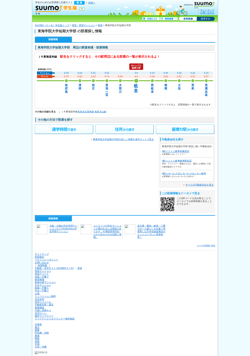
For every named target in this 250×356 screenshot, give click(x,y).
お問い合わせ (207, 13)
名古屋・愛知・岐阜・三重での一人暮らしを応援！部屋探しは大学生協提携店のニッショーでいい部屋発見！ (151, 231)
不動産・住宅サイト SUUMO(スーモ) (54, 268)
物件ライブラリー (44, 316)
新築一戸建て (42, 288)
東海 (100, 25)
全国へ (91, 2)
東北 (37, 327)
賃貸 (79, 268)
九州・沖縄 (40, 346)
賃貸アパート (42, 273)
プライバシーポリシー (46, 259)
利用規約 (39, 257)
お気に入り (151, 19)
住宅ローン (40, 313)
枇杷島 (66, 88)
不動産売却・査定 (44, 304)
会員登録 (188, 19)
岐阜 (136, 87)
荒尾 (192, 87)
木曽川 (120, 88)
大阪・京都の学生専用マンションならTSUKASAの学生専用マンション (63, 228)
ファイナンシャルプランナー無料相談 (55, 318)
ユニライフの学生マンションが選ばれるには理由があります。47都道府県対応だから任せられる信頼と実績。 (107, 231)
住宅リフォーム (43, 302)
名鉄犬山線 (100, 111)
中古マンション (43, 285)
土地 (37, 293)
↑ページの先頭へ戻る (206, 245)
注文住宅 (39, 299)
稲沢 (93, 87)
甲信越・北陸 (42, 332)
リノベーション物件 (45, 296)
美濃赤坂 (206, 90)
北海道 (38, 324)
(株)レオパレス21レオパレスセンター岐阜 (184, 173)
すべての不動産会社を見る (200, 184)
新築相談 (39, 307)
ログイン (206, 19)
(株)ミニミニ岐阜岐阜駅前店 (177, 160)
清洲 (80, 87)
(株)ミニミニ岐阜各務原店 (175, 151)
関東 (37, 330)
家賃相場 (39, 279)
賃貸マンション (43, 271)
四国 (37, 341)
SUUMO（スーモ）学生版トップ (52, 25)
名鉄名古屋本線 (86, 111)
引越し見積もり (43, 310)
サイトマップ (207, 10)
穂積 (165, 87)
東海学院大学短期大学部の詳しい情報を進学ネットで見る (123, 139)
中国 (37, 344)
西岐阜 (152, 88)
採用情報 (42, 265)
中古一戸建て (42, 290)
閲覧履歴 (169, 19)
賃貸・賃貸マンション (83, 25)
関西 (37, 338)
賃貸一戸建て (42, 276)
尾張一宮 (106, 90)
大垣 (179, 87)
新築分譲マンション (45, 282)
